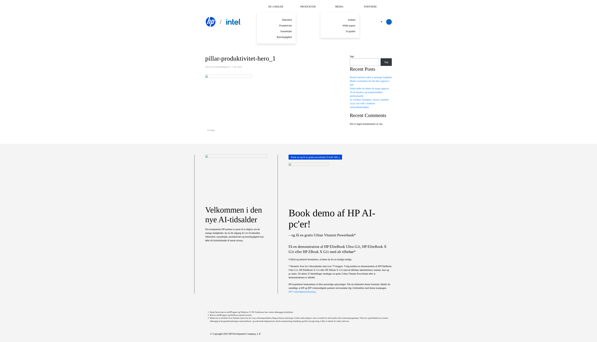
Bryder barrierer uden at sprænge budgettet (371, 77)
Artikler (351, 19)
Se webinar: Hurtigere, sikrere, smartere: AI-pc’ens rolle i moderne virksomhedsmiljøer (369, 103)
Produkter (308, 6)
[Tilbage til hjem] (224, 22)
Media (339, 6)
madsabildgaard (222, 67)
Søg (352, 56)
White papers (348, 25)
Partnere (370, 6)
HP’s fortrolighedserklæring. (302, 291)
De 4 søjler (275, 6)
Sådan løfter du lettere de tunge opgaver (369, 88)
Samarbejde (286, 31)
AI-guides (350, 31)
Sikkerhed (287, 19)
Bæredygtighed (284, 37)
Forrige (211, 130)
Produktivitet (285, 25)
